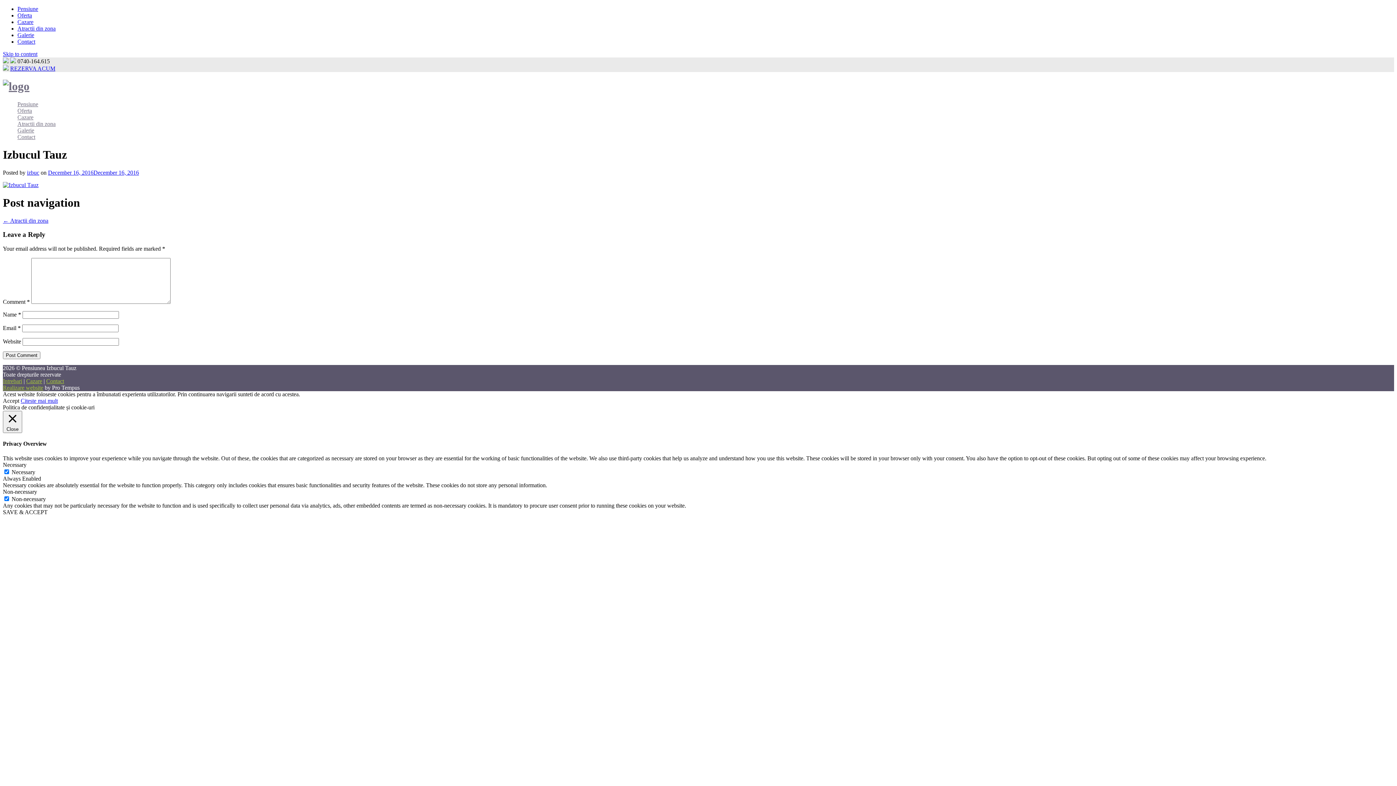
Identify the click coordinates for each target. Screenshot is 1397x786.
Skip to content (20, 54)
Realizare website (23, 388)
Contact (26, 42)
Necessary (23, 472)
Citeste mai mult (39, 401)
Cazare (25, 22)
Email (12, 328)
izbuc (33, 173)
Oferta (24, 15)
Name (12, 314)
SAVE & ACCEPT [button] (25, 512)
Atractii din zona (36, 28)
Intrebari (12, 381)
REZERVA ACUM (32, 69)
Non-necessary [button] (20, 492)
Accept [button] (11, 401)
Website (12, 341)
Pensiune (27, 9)
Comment (16, 302)
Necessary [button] (15, 465)
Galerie (25, 35)
